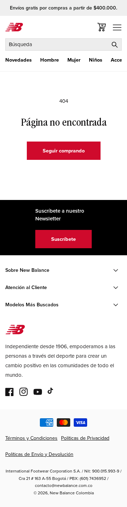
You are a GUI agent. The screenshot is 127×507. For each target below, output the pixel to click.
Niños (95, 60)
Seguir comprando (64, 150)
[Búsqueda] (114, 44)
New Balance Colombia (72, 493)
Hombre (49, 60)
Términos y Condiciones (31, 438)
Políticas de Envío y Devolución (39, 454)
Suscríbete (63, 239)
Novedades (18, 60)
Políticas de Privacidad (85, 438)
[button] (18, 60)
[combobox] (63, 44)
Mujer (73, 60)
